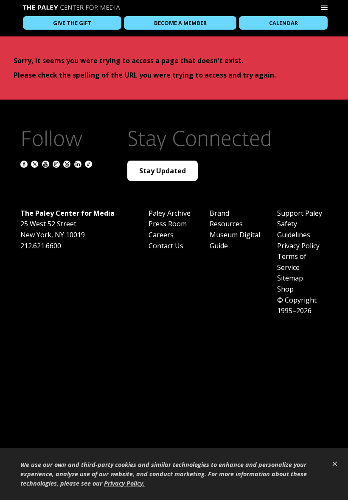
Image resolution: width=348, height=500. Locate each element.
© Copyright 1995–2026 (297, 305)
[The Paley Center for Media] (71, 8)
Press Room (168, 223)
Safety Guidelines (293, 229)
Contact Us (166, 245)
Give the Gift (72, 23)
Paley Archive (170, 213)
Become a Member (180, 23)
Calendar (283, 23)
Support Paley (299, 213)
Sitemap (290, 278)
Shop (285, 289)
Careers (161, 234)
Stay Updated (162, 170)
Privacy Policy (298, 245)
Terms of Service (291, 262)
